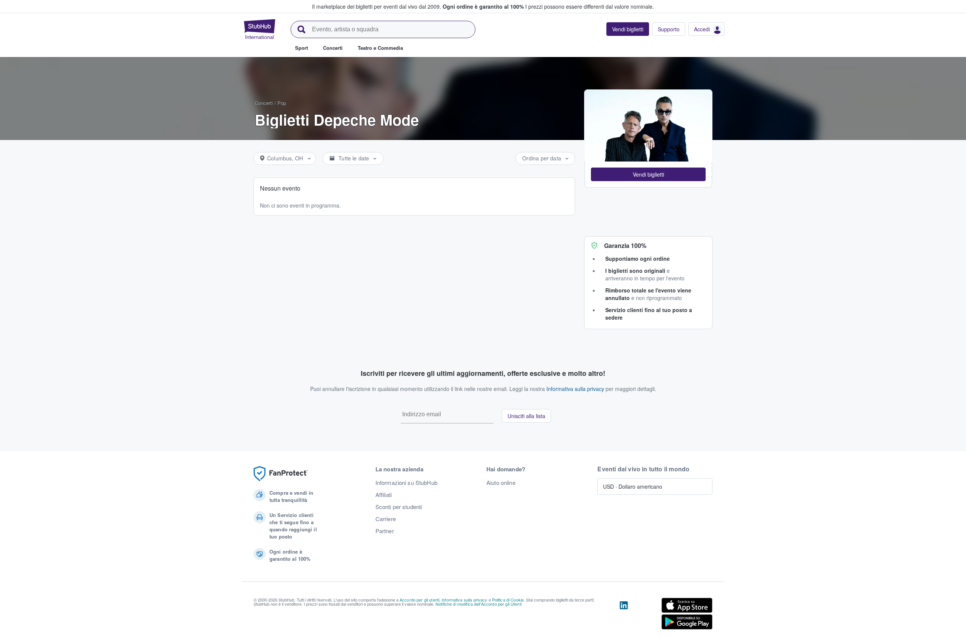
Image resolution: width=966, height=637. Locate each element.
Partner (384, 531)
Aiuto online (500, 483)
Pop (281, 102)
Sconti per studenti (398, 507)
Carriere (385, 519)
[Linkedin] (623, 615)
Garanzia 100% (625, 245)
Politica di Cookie (508, 600)
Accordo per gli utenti (419, 600)
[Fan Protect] (281, 474)
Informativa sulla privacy (575, 388)
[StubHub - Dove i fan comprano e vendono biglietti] (260, 29)
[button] (648, 174)
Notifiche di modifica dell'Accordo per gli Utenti (478, 604)
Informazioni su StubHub (406, 483)
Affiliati (383, 495)
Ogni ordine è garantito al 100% (483, 6)
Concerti (264, 102)
